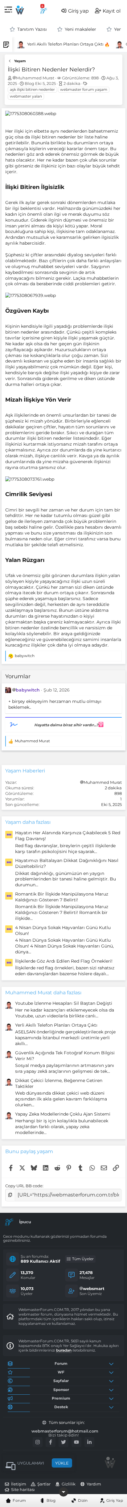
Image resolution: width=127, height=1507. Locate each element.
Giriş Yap (114, 1500)
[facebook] (50, 1442)
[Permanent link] (67, 187)
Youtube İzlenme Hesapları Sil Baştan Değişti (63, 1003)
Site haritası (23, 1489)
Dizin (83, 1500)
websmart (93, 1288)
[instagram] (38, 1442)
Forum (19, 1500)
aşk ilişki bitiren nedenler (32, 89)
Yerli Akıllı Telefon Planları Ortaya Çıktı (61, 44)
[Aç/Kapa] (112, 1364)
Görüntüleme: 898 (80, 77)
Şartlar (44, 1483)
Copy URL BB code (24, 1185)
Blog (51, 1500)
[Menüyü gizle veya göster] (63, 1492)
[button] (8, 10)
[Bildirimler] (44, 10)
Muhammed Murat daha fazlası (43, 993)
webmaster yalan (26, 96)
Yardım (94, 1483)
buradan (64, 1350)
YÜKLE (62, 1463)
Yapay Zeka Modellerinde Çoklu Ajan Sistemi (62, 1114)
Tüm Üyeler (83, 1259)
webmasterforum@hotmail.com (64, 1431)
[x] (63, 1442)
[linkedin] (89, 1442)
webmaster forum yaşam (83, 89)
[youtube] (76, 1442)
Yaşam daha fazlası (28, 822)
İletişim (18, 1483)
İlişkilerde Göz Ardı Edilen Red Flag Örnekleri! (64, 961)
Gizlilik (69, 1483)
